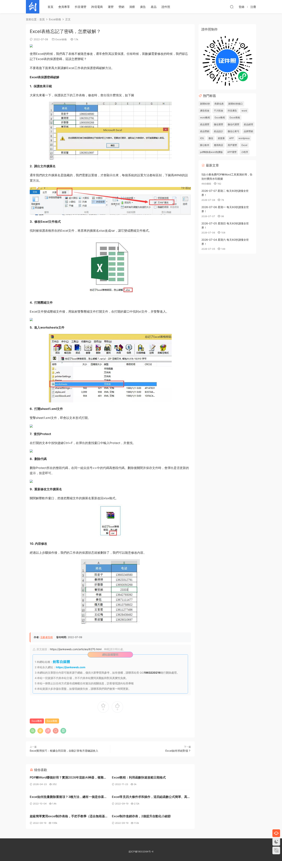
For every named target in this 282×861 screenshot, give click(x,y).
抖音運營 (80, 7)
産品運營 (204, 124)
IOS (202, 138)
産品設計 (218, 131)
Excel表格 (61, 39)
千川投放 (218, 110)
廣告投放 (204, 110)
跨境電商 (97, 7)
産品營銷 (204, 131)
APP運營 (232, 152)
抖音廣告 (232, 110)
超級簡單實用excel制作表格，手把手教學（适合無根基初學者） (69, 816)
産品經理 (248, 124)
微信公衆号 (233, 131)
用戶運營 (232, 145)
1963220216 (152, 672)
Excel (244, 145)
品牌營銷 (248, 131)
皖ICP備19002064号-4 (141, 851)
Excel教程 (37, 720)
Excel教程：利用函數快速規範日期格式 (139, 777)
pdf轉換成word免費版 (211, 152)
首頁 (50, 7)
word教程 (205, 117)
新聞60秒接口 (235, 103)
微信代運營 (233, 124)
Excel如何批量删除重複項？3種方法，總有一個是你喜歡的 (68, 797)
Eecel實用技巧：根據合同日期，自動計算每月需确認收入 (64, 750)
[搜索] (232, 7)
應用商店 (218, 145)
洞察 (132, 7)
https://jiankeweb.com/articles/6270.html (75, 649)
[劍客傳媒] (32, 6)
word (244, 110)
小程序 (244, 152)
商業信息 (219, 103)
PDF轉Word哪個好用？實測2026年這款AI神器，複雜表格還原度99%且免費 (68, 777)
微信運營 (218, 124)
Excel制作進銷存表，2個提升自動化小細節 (141, 816)
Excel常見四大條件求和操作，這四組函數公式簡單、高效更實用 (151, 797)
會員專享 (64, 7)
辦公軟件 (204, 145)
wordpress (244, 138)
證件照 (166, 7)
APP (231, 138)
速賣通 (221, 138)
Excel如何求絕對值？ (178, 750)
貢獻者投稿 (46, 637)
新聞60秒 (205, 103)
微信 (211, 138)
